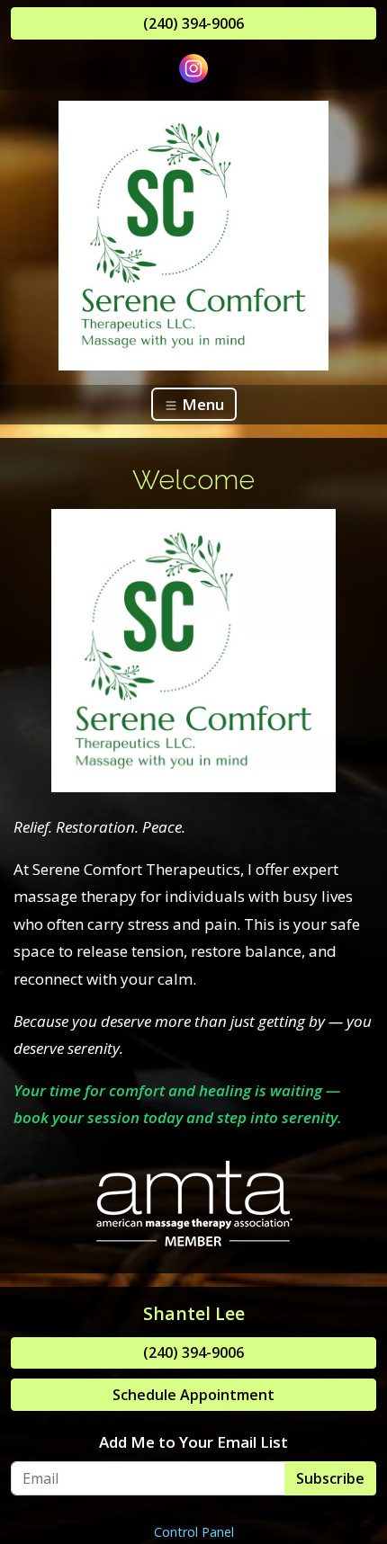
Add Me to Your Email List (193, 1442)
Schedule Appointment (193, 1395)
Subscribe (330, 1478)
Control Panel (194, 1531)
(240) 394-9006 (193, 23)
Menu (201, 404)
